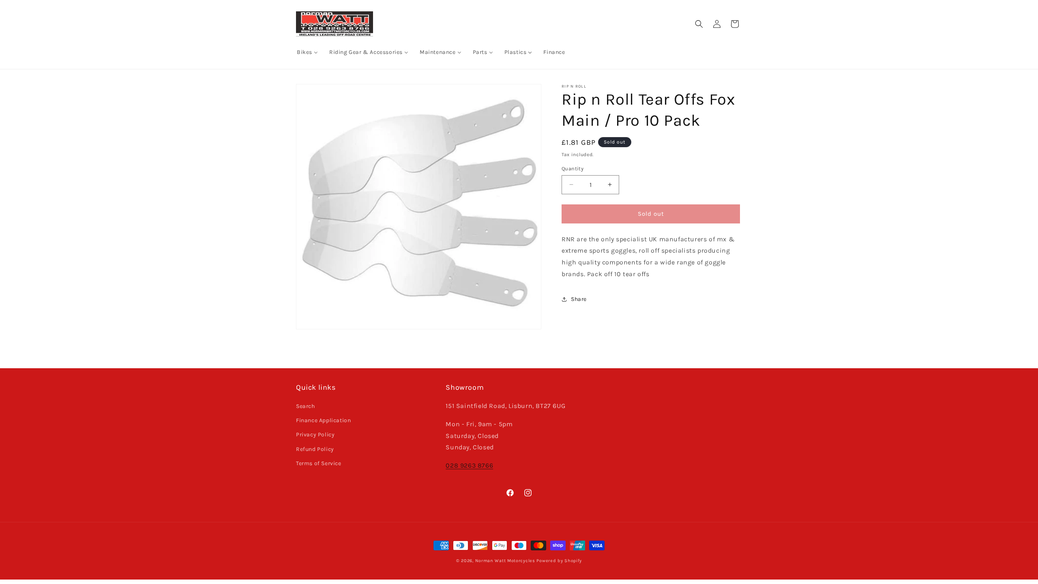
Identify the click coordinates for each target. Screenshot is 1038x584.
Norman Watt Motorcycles (505, 560)
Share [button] (579, 299)
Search (305, 406)
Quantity (572, 168)
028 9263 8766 (469, 465)
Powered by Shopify (559, 560)
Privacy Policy (315, 434)
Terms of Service (318, 463)
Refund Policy (315, 449)
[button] (699, 24)
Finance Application (323, 420)
